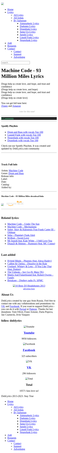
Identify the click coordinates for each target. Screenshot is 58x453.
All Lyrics (18, 15)
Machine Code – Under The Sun (23, 224)
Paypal (22, 309)
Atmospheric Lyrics (29, 23)
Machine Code (16, 170)
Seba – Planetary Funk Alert (21, 235)
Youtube (29, 332)
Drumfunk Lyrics (28, 29)
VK (3, 306)
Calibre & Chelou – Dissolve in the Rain (27, 263)
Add (9, 43)
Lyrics (10, 12)
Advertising (19, 57)
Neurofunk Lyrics (28, 40)
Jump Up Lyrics (27, 32)
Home (10, 9)
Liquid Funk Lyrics (29, 37)
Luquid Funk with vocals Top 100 (24, 135)
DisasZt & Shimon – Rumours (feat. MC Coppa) (31, 243)
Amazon (16, 106)
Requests (11, 46)
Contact (11, 48)
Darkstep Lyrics (27, 26)
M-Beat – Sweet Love (18, 238)
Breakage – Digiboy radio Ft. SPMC (25, 280)
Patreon (33, 309)
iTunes (4, 106)
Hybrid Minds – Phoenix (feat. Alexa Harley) (29, 261)
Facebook (14, 306)
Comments (7, 118)
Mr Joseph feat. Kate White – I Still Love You (29, 240)
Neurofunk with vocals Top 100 (23, 137)
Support (17, 54)
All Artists (19, 18)
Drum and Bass (16, 173)
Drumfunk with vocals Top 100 (22, 140)
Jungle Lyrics (26, 34)
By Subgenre (20, 20)
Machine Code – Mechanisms (22, 226)
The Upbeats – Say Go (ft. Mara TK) (25, 272)
